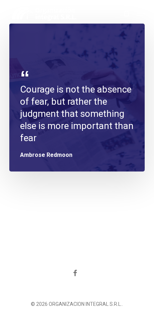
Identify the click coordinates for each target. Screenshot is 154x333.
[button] (141, 13)
